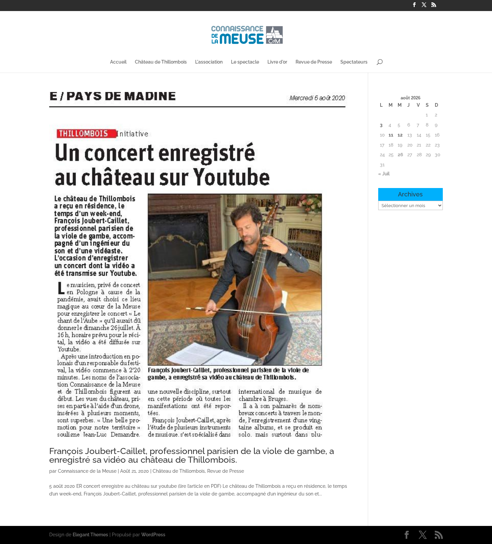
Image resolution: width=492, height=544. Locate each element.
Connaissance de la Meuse (87, 471)
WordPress (153, 534)
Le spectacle (245, 62)
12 (400, 135)
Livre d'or (277, 62)
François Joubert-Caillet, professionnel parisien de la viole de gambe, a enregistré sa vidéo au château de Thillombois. (191, 455)
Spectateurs (353, 62)
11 (391, 135)
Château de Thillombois (161, 62)
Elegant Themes (90, 534)
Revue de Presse (314, 62)
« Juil (384, 173)
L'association (209, 62)
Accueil (118, 62)
